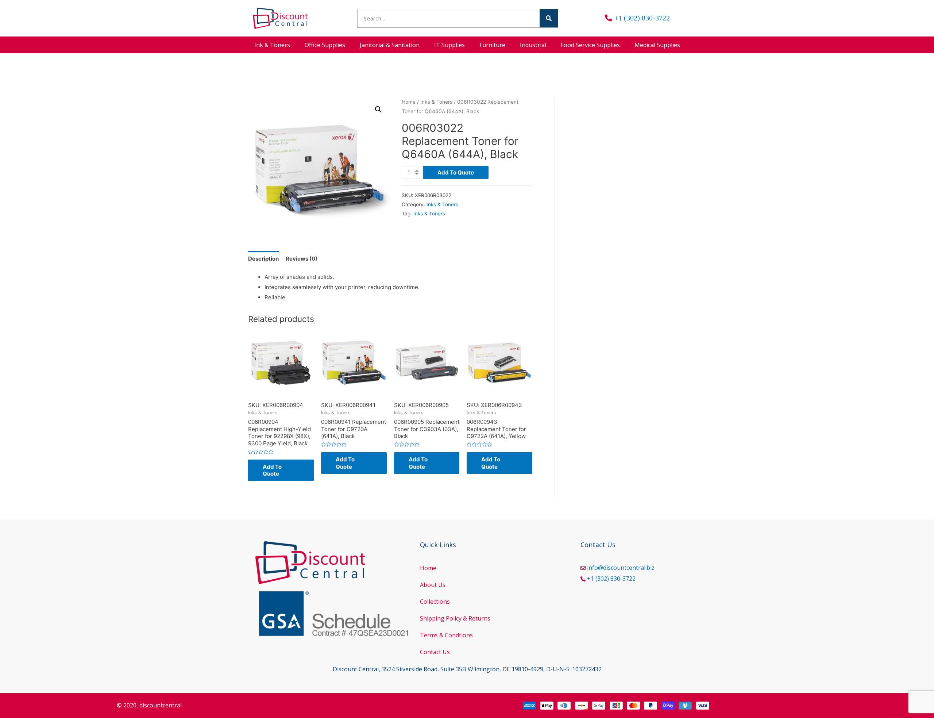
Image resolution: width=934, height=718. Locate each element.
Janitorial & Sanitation (390, 45)
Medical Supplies (657, 45)
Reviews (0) (301, 258)
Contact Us (435, 652)
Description (263, 258)
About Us (432, 585)
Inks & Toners (436, 102)
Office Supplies (325, 45)
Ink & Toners (272, 45)
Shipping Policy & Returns (455, 618)
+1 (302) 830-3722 (611, 579)
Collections (435, 602)
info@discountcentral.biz (621, 568)
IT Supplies (449, 45)
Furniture (492, 45)
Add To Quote (455, 172)
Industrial (533, 45)
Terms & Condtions (446, 635)
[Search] (549, 18)
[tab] (263, 259)
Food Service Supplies (590, 45)
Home (409, 102)
